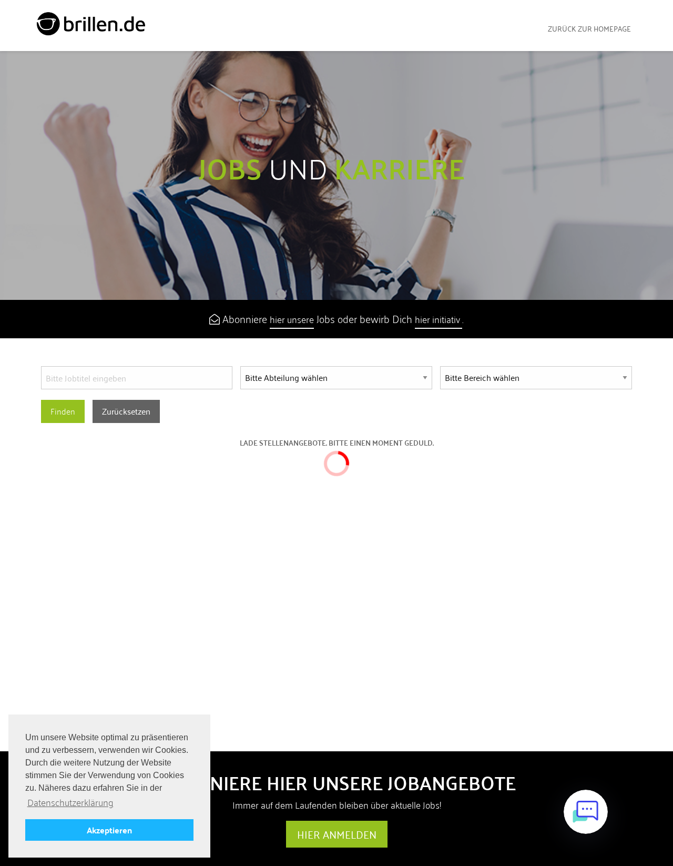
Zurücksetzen (126, 411)
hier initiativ (438, 319)
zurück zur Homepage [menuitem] (589, 28)
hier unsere (292, 319)
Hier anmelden (336, 834)
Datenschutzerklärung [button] (70, 802)
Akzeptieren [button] (109, 830)
